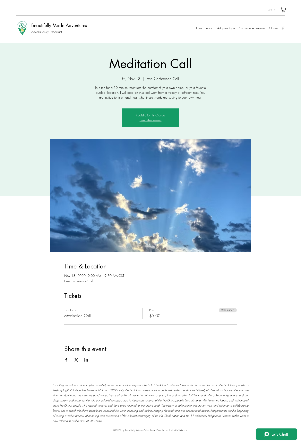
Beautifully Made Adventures (59, 25)
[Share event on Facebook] (66, 360)
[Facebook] (283, 28)
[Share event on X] (76, 360)
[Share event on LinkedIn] (86, 360)
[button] (284, 9)
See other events (151, 120)
